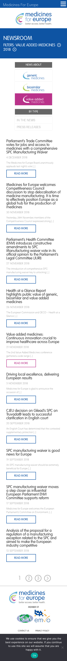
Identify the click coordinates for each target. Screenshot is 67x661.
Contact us (23, 631)
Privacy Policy (42, 631)
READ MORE (21, 558)
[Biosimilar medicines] (33, 87)
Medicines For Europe (20, 4)
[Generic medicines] (33, 75)
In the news (26, 120)
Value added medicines (38, 45)
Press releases (29, 127)
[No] (62, 647)
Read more (21, 173)
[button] (63, 4)
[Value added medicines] (33, 99)
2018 (9, 50)
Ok (34, 655)
